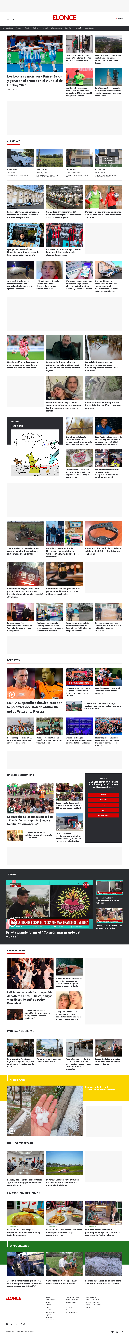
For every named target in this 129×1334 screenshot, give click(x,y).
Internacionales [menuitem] (56, 28)
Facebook (7, 1324)
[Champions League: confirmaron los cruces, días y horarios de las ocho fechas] (79, 726)
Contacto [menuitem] (88, 1307)
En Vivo (120, 19)
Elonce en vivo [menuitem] (70, 1310)
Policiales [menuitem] (27, 28)
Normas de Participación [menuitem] (93, 1305)
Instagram (16, 1324)
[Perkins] (35, 452)
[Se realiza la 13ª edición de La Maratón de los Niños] (109, 915)
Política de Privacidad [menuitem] (92, 1300)
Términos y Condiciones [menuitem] (93, 1302)
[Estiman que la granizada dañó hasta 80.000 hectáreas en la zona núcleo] (103, 1264)
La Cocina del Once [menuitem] (71, 1302)
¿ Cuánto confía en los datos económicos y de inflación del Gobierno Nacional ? (103, 785)
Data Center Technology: (116, 1331)
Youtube (24, 1324)
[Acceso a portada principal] (64, 17)
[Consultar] (20, 158)
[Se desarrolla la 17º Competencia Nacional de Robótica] (109, 887)
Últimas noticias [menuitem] (7, 28)
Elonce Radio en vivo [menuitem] (72, 1312)
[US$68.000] (108, 158)
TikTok (21, 1324)
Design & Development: (121, 1331)
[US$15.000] (49, 158)
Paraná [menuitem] (18, 28)
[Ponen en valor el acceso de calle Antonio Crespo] (49, 1048)
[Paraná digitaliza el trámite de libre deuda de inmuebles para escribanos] (108, 1048)
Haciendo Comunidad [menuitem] (72, 1297)
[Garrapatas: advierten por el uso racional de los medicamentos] (64, 1264)
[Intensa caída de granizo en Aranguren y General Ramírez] (45, 1111)
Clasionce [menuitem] (69, 1307)
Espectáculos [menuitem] (89, 28)
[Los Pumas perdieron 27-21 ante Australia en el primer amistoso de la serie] (20, 726)
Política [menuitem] (35, 28)
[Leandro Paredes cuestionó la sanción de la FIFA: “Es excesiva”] (108, 677)
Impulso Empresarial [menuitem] (72, 1300)
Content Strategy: (112, 1331)
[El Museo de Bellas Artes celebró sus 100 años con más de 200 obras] (15, 835)
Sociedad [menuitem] (44, 28)
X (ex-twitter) (11, 1324)
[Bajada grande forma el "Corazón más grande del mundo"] (49, 904)
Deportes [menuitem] (68, 28)
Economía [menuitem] (78, 28)
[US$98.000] (79, 158)
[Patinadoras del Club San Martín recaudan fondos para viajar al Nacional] (49, 726)
